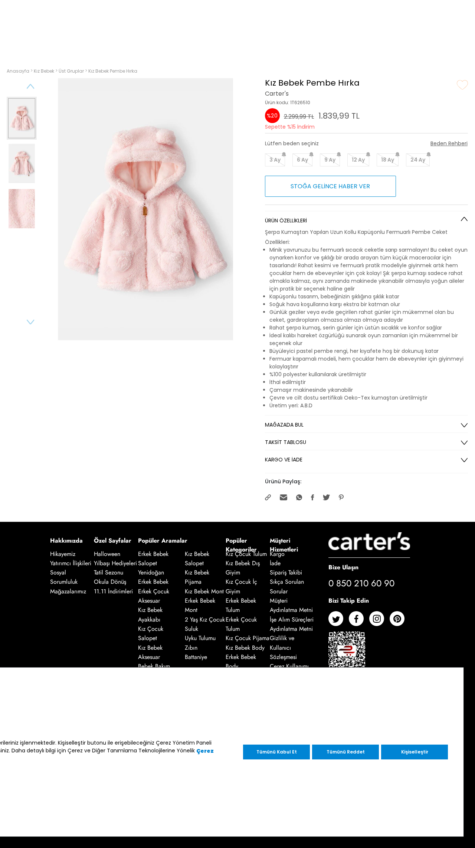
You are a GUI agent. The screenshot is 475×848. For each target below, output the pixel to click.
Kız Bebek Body (245, 647)
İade (275, 563)
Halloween (107, 554)
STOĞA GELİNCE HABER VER (330, 186)
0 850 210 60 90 (361, 583)
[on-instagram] (379, 621)
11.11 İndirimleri (113, 591)
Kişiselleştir (414, 752)
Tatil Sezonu (108, 572)
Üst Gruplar (72, 71)
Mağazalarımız (68, 591)
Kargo (277, 554)
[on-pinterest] (400, 621)
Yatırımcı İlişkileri (70, 563)
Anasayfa (18, 71)
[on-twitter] (338, 621)
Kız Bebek (44, 71)
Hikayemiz (62, 554)
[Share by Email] (284, 497)
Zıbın (191, 647)
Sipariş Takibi (286, 572)
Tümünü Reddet (346, 752)
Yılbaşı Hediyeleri (115, 563)
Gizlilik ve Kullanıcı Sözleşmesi (283, 648)
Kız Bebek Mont (204, 591)
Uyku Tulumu (200, 638)
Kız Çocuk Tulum (246, 554)
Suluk (191, 629)
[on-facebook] (359, 621)
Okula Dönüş (110, 582)
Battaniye (196, 657)
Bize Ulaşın (343, 567)
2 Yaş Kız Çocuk (205, 619)
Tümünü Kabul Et (276, 752)
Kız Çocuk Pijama (247, 638)
